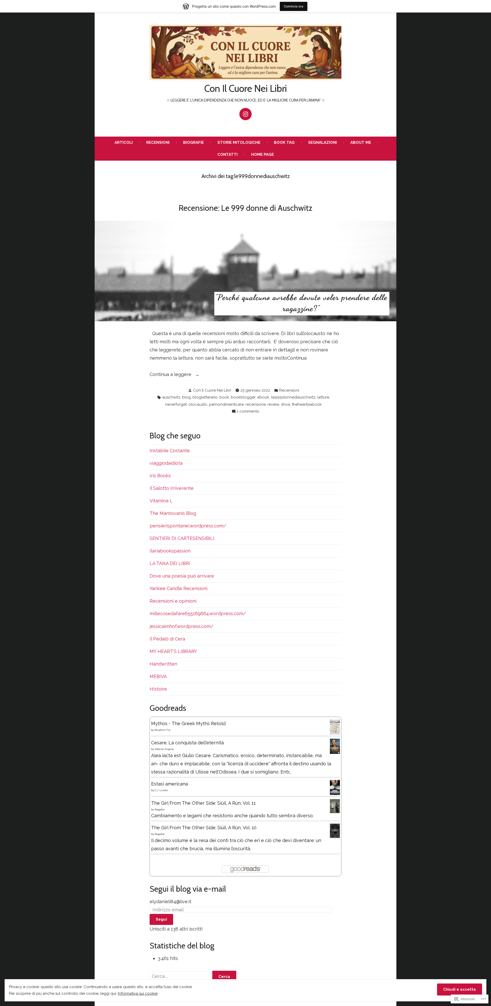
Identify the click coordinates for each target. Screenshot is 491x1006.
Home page (262, 154)
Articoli (124, 142)
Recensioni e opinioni (173, 601)
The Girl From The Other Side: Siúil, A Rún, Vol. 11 (203, 803)
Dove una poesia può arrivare (182, 576)
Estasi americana (169, 784)
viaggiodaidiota (166, 463)
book (224, 397)
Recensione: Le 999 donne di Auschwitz (245, 208)
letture (323, 397)
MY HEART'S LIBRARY (173, 651)
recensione (256, 404)
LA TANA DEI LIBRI (170, 563)
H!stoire (158, 689)
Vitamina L (161, 500)
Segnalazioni (322, 142)
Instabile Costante (170, 450)
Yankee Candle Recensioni (178, 588)
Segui (161, 919)
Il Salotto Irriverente (172, 488)
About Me (360, 142)
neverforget (176, 404)
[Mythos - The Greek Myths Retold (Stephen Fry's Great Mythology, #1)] (335, 726)
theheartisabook (307, 404)
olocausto (197, 404)
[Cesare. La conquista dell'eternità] (335, 745)
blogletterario (205, 397)
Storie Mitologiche (238, 142)
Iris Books (160, 475)
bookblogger (243, 397)
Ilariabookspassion (170, 551)
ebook (263, 397)
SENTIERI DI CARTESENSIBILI (182, 538)
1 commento (248, 412)
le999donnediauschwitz (293, 397)
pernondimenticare (226, 404)
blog (186, 397)
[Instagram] (245, 114)
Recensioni (158, 142)
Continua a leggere (171, 375)
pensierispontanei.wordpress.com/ (188, 525)
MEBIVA (158, 676)
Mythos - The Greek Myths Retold (188, 723)
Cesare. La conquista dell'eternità (187, 742)
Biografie (193, 142)
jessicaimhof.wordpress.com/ (182, 626)
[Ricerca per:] (181, 976)
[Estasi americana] (335, 787)
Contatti (227, 154)
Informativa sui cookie (138, 993)
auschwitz (171, 397)
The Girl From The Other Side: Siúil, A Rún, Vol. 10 (203, 827)
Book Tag (284, 142)
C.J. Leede (161, 790)
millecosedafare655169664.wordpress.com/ (198, 613)
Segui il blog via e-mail (188, 889)
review (273, 404)
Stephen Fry (162, 729)
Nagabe (160, 809)
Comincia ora (293, 6)
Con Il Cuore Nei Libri (245, 88)
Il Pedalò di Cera (167, 639)
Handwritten (163, 664)
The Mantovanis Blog (173, 513)
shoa (285, 404)
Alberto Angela (164, 749)
